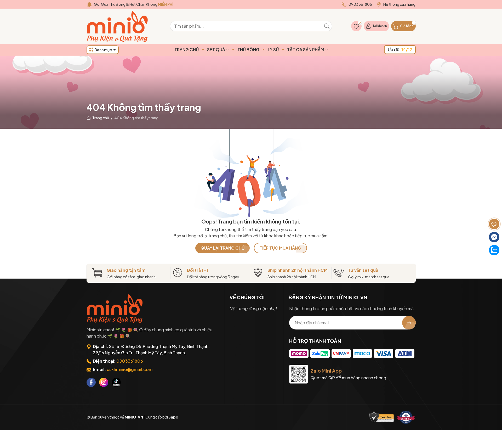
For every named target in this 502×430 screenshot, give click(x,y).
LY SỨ (273, 49)
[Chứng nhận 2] (406, 417)
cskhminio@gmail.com (129, 369)
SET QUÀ (216, 49)
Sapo (173, 417)
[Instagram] (103, 382)
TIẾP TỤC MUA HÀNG (280, 248)
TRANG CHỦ (186, 49)
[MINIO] (115, 308)
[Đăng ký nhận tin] (409, 322)
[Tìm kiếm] (327, 26)
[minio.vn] (118, 26)
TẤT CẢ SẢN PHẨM (306, 49)
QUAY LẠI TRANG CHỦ (222, 248)
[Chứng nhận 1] (381, 417)
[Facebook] (91, 382)
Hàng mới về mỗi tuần (132, 4)
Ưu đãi (400, 49)
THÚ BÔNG (248, 49)
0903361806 (129, 361)
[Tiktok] (116, 382)
